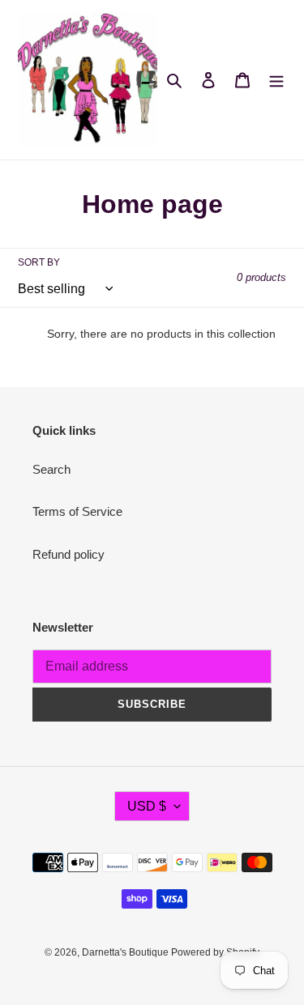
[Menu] (276, 79)
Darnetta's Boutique (126, 952)
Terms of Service (77, 511)
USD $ (146, 806)
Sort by (39, 262)
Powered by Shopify (215, 952)
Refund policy (68, 554)
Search (51, 469)
